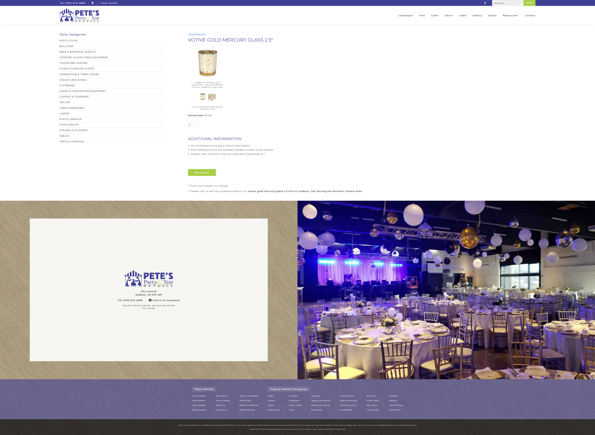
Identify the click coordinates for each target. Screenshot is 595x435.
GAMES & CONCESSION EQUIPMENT (83, 91)
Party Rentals (199, 396)
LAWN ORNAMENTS (72, 108)
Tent (422, 15)
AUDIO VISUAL (69, 40)
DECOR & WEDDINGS (73, 80)
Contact (530, 15)
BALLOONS (67, 46)
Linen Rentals (199, 405)
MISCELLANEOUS (71, 119)
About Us (220, 405)
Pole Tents (372, 405)
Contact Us (221, 410)
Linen (435, 15)
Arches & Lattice (348, 405)
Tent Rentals (198, 401)
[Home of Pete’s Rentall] (149, 279)
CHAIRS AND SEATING (74, 63)
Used (462, 15)
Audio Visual (295, 405)
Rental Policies (247, 410)
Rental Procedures (249, 405)
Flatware (293, 396)
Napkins (393, 401)
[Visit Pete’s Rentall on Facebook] (485, 3)
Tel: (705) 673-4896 (130, 300)
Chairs (271, 405)
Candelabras (346, 410)
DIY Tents (371, 396)
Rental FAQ (245, 401)
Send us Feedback (249, 396)
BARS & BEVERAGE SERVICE (78, 52)
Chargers (393, 396)
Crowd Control (347, 396)
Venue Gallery (223, 401)
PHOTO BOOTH (69, 124)
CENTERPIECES (196, 34)
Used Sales (221, 396)
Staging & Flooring (320, 401)
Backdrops (316, 410)
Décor (449, 15)
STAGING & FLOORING (74, 130)
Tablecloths (395, 410)
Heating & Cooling (320, 405)
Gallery (477, 15)
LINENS (64, 113)
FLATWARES (67, 85)
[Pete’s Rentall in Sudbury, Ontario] (93, 3)
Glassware (294, 401)
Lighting (315, 396)
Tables (271, 401)
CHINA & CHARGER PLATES (77, 68)
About (492, 15)
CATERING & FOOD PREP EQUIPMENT (84, 57)
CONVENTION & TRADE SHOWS (79, 74)
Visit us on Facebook (166, 300)
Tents (270, 396)
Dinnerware (273, 410)
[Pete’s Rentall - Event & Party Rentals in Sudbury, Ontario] (79, 15)
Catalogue (406, 15)
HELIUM (65, 102)
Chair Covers (373, 410)
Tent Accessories (348, 401)
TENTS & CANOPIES (72, 141)
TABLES (64, 136)
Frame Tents (373, 401)
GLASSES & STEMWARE (74, 96)
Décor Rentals (199, 410)
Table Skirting (396, 405)
